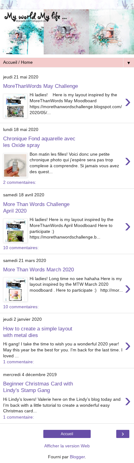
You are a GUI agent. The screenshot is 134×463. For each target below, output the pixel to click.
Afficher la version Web (67, 445)
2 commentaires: (19, 182)
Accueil (67, 434)
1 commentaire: (18, 361)
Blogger (77, 456)
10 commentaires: (21, 247)
